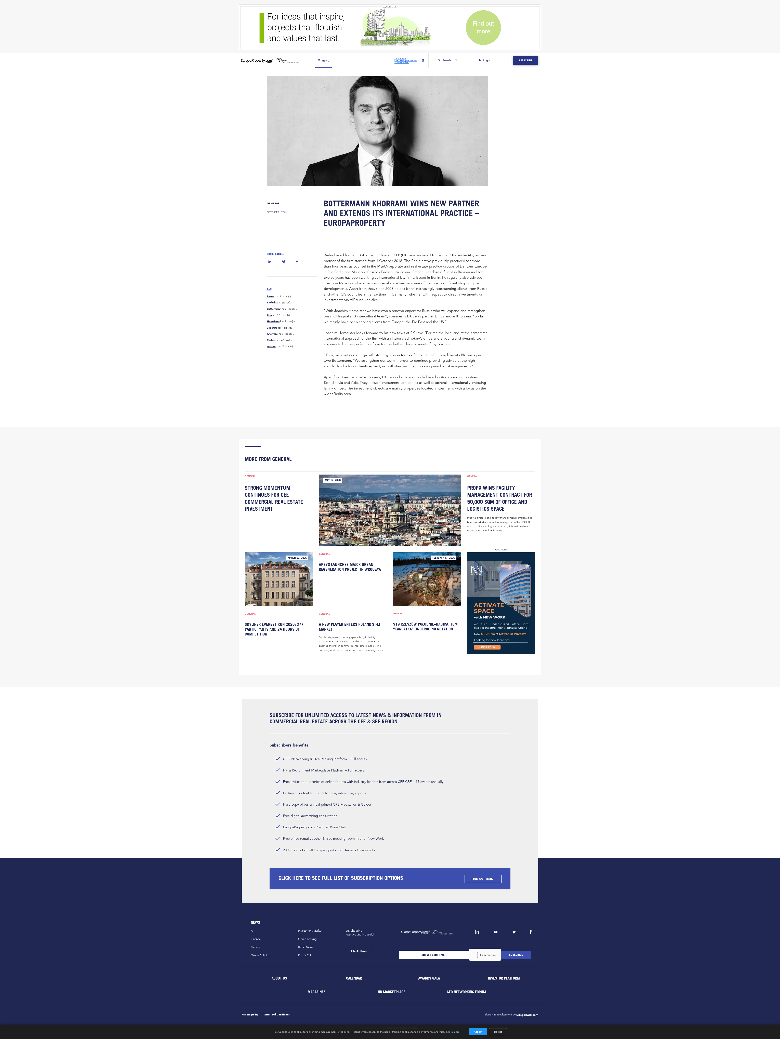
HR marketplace (391, 992)
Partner (271, 340)
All (252, 930)
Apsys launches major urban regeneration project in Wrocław (350, 567)
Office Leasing (307, 939)
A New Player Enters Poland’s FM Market (349, 626)
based (270, 296)
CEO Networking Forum (466, 992)
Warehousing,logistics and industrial (360, 932)
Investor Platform (504, 978)
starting (271, 346)
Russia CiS (304, 955)
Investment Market (310, 930)
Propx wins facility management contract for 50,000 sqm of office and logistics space (499, 498)
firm (269, 315)
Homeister (273, 321)
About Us (279, 978)
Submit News (358, 951)
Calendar (354, 978)
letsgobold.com (527, 1015)
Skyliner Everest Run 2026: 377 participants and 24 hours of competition (274, 629)
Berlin (270, 302)
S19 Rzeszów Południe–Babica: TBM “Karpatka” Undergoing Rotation (425, 626)
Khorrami (272, 334)
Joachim (272, 327)
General (273, 203)
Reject (498, 1031)
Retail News (305, 947)
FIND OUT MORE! (483, 878)
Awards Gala (429, 978)
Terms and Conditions (276, 1014)
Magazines (317, 992)
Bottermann (274, 309)
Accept (478, 1031)
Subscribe (525, 60)
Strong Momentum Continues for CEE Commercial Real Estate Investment (274, 498)
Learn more (452, 1031)
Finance (256, 939)
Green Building (260, 955)
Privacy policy (250, 1014)
